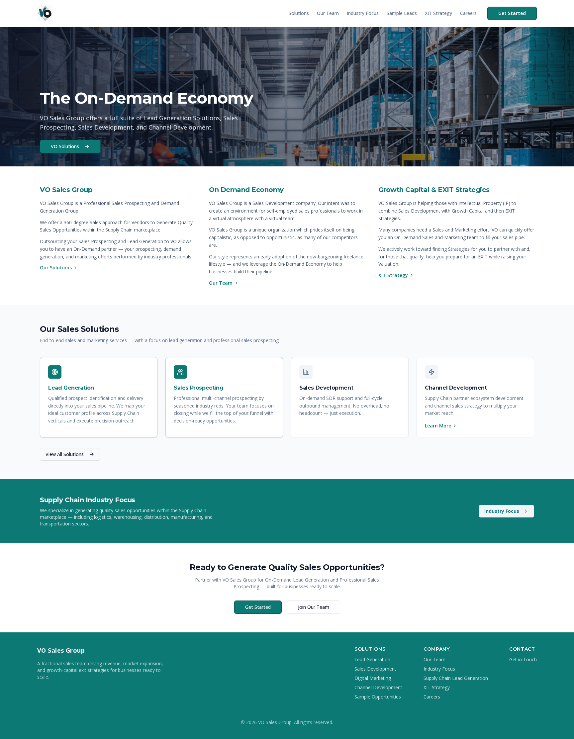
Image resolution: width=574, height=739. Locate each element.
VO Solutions (65, 146)
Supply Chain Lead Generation (456, 678)
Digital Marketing (372, 678)
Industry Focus (363, 13)
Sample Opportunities (377, 696)
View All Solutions (65, 454)
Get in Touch (523, 659)
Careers (468, 13)
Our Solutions (56, 267)
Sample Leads (402, 13)
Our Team (328, 13)
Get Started (512, 13)
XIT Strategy (438, 13)
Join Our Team (313, 607)
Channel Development (378, 687)
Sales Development (375, 669)
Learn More (438, 425)
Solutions (299, 13)
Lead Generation (372, 659)
